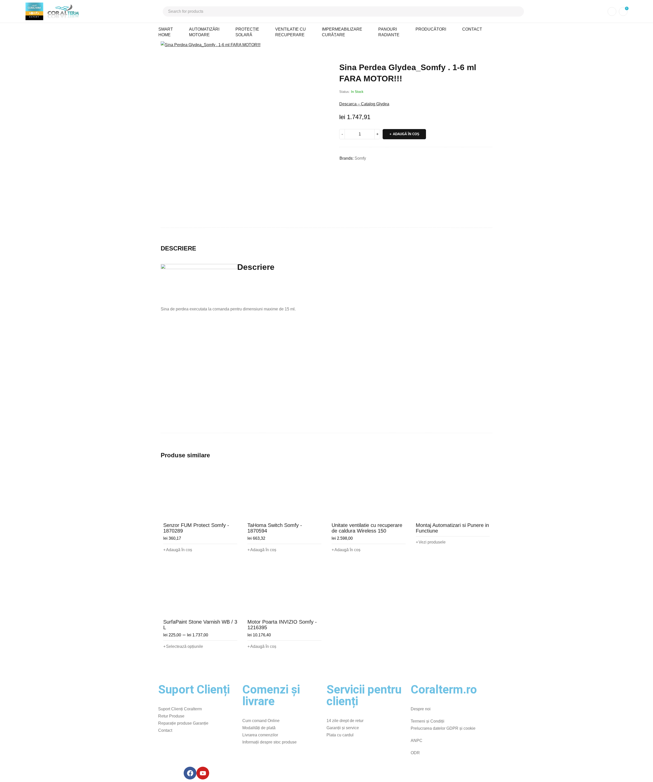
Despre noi (421, 709)
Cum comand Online (261, 720)
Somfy (360, 158)
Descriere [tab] (178, 248)
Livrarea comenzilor (260, 735)
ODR (415, 753)
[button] (320, 48)
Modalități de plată (258, 728)
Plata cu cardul (340, 735)
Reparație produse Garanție (183, 723)
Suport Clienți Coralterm (180, 709)
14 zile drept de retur (344, 720)
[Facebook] (190, 773)
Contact (165, 730)
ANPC (416, 740)
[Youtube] (202, 773)
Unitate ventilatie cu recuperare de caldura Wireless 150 (367, 528)
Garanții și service (342, 728)
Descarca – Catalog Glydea (364, 104)
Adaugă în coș (406, 134)
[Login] (612, 11)
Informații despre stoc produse (269, 742)
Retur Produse (171, 716)
